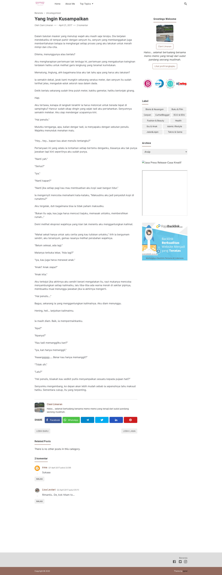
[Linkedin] (116, 420)
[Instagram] (185, 562)
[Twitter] (102, 420)
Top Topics (85, 3)
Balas (39, 479)
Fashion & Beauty (155, 120)
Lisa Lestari (49, 489)
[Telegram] (87, 420)
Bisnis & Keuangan (155, 109)
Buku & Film (177, 109)
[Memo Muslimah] (40, 3)
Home (57, 3)
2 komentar (82, 25)
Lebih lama (129, 431)
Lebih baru (42, 431)
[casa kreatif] (161, 162)
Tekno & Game (175, 132)
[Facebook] (174, 562)
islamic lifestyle (174, 126)
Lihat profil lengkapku (164, 66)
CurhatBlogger (162, 115)
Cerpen (147, 115)
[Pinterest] (130, 420)
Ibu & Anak (152, 126)
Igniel (185, 571)
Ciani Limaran (54, 404)
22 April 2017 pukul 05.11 (67, 490)
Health (178, 120)
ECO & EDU (179, 115)
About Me (70, 3)
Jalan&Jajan (152, 132)
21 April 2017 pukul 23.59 (59, 467)
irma (44, 467)
